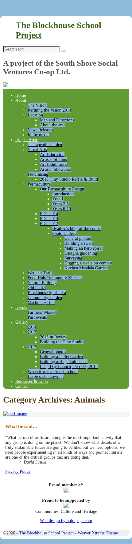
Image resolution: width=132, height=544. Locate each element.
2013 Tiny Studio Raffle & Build (69, 179)
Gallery (21, 322)
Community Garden (45, 297)
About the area (52, 125)
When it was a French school (53, 371)
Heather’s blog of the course (76, 228)
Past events (37, 317)
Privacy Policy (18, 471)
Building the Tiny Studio (61, 342)
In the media (38, 135)
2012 (32, 347)
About (20, 100)
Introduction (63, 194)
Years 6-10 (61, 209)
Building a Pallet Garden (61, 356)
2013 (32, 332)
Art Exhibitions (53, 164)
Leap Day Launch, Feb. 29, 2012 (69, 366)
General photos (77, 238)
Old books (36, 287)
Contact (22, 386)
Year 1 (58, 199)
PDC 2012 (49, 223)
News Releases (40, 130)
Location (35, 115)
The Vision (37, 105)
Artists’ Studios (53, 159)
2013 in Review (53, 337)
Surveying (73, 258)
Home (20, 95)
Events (21, 307)
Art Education (52, 154)
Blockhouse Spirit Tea (47, 292)
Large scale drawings (46, 376)
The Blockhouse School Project (46, 533)
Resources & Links (31, 381)
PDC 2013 (49, 218)
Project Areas (26, 139)
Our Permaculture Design (62, 189)
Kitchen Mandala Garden (86, 268)
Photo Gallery (64, 233)
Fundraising (38, 174)
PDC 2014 (49, 213)
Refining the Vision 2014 (49, 110)
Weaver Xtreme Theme (98, 533)
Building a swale (78, 243)
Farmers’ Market (42, 312)
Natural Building (42, 282)
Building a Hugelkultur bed (63, 361)
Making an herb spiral (83, 248)
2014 (32, 327)
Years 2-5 (60, 204)
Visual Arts (37, 149)
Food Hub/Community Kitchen (55, 278)
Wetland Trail (40, 273)
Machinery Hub (41, 302)
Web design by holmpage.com (66, 520)
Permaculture (39, 184)
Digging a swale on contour (88, 263)
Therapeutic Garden (45, 144)
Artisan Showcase (55, 169)
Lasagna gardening (80, 253)
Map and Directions (57, 120)
